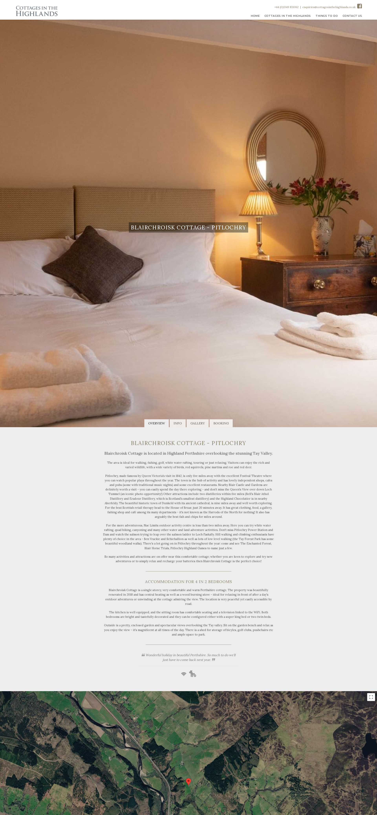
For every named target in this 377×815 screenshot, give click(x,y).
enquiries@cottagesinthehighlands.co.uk (329, 7)
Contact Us (352, 15)
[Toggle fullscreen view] (371, 697)
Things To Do (327, 15)
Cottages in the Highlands (287, 15)
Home (255, 15)
